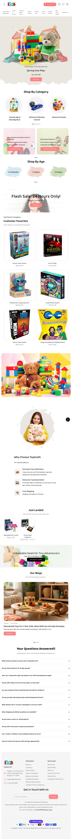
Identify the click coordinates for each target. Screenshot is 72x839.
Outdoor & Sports (50, 12)
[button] (5, 4)
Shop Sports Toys (15, 149)
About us (28, 764)
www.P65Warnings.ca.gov (44, 810)
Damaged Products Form (55, 779)
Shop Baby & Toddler (36, 560)
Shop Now (36, 205)
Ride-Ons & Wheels (57, 12)
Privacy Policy (30, 770)
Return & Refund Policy (33, 782)
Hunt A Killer (52, 263)
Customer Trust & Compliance (35, 785)
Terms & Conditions (32, 773)
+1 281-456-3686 (12, 783)
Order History (52, 767)
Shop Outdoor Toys (49, 78)
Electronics (65, 12)
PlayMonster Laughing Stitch (19, 303)
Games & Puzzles (14, 12)
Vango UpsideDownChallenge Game (52, 342)
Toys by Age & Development (6, 12)
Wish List (50, 770)
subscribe (53, 797)
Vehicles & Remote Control (21, 12)
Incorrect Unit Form (53, 773)
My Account (51, 764)
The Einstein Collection (28, 536)
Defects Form (52, 776)
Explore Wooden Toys (49, 149)
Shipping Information (32, 779)
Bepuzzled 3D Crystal (11, 535)
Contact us (29, 767)
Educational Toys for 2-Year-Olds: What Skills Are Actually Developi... (34, 626)
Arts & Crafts (43, 12)
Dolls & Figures (30, 12)
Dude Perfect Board (52, 303)
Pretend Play (37, 12)
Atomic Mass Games (19, 263)
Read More (10, 633)
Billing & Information (32, 776)
